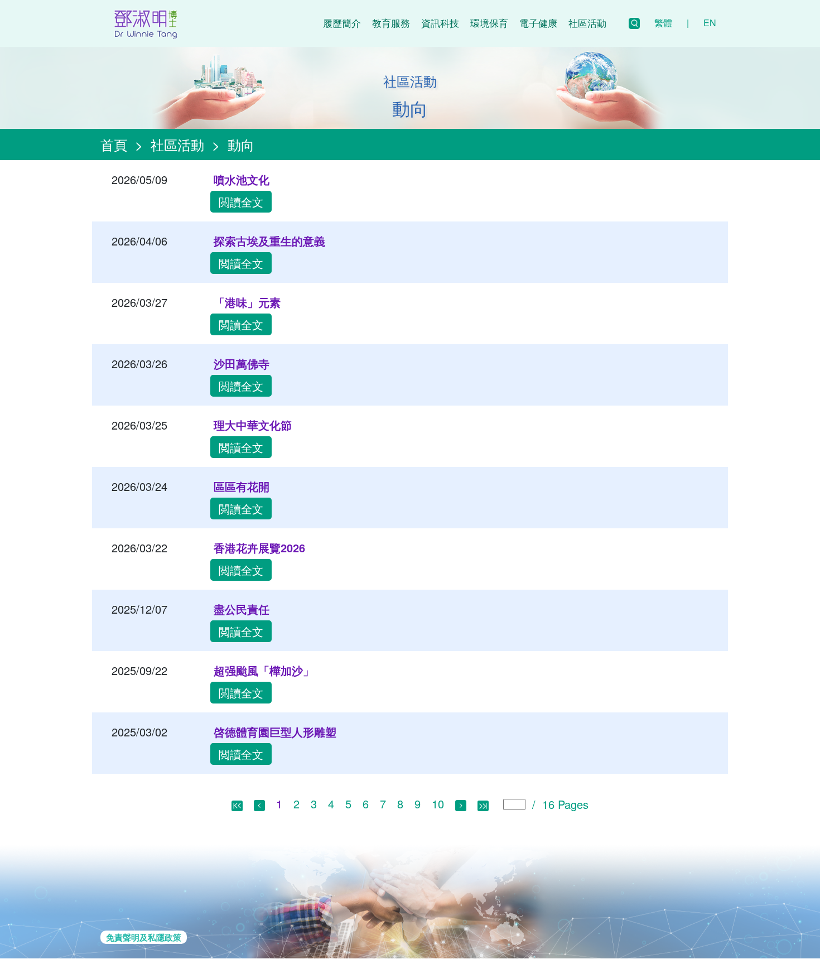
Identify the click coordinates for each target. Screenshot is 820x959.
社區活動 (587, 23)
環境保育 (489, 23)
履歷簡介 (342, 23)
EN (709, 22)
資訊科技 (440, 23)
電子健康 (538, 23)
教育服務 (391, 23)
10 (438, 804)
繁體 (663, 22)
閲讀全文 (241, 202)
